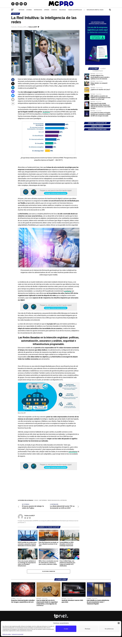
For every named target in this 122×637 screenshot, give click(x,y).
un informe (67, 291)
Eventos (54, 9)
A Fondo (29, 9)
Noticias (21, 9)
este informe (73, 451)
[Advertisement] (48, 487)
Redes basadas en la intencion (57, 500)
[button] (119, 623)
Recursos (62, 9)
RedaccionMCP (33, 27)
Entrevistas (38, 9)
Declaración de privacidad (17, 634)
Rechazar (87, 628)
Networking (43, 500)
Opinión (46, 9)
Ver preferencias (109, 628)
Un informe (46, 112)
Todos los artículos (75, 9)
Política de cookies (6, 634)
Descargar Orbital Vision (95, 9)
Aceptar (66, 628)
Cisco (36, 500)
